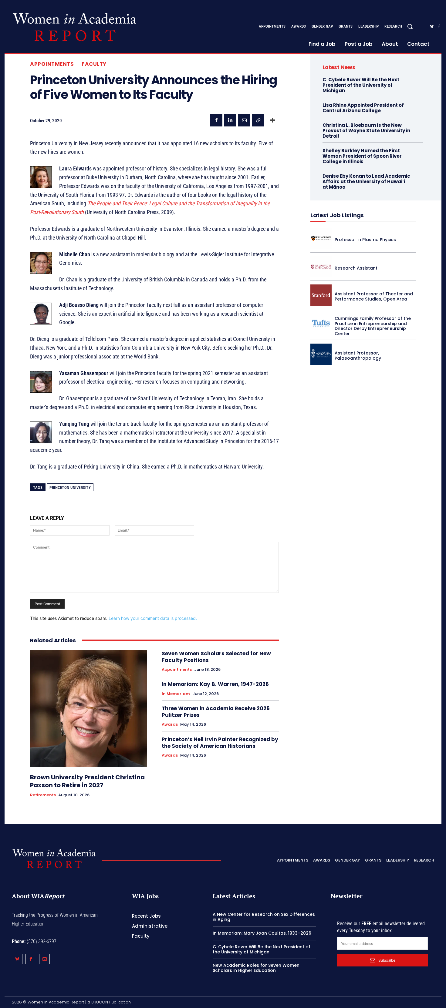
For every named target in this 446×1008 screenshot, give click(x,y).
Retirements (43, 795)
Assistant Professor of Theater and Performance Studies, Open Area (374, 296)
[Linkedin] (230, 120)
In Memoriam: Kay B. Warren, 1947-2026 (215, 684)
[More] (272, 120)
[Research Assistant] (321, 266)
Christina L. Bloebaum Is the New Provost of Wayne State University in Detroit (366, 130)
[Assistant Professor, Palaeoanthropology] (321, 354)
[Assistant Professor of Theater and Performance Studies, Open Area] (321, 295)
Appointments (52, 64)
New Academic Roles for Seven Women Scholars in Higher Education (256, 967)
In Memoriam (176, 693)
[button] (410, 26)
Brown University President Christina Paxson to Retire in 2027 (87, 781)
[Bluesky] (431, 26)
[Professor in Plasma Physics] (321, 238)
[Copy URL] (258, 120)
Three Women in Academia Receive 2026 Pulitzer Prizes (216, 712)
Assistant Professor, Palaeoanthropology (358, 355)
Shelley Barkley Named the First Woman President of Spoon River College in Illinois (362, 156)
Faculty (94, 64)
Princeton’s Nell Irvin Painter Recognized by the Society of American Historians (220, 743)
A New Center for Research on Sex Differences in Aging (264, 916)
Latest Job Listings (337, 215)
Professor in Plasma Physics (365, 240)
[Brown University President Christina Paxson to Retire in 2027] (88, 708)
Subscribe (386, 960)
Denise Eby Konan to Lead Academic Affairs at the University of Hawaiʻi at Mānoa (366, 181)
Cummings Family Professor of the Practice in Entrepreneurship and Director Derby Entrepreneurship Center (373, 326)
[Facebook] (439, 26)
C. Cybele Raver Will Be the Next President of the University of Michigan (361, 85)
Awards (170, 724)
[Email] (244, 120)
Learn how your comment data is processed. (153, 618)
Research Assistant (356, 268)
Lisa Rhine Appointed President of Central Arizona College (363, 108)
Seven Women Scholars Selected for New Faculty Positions (216, 657)
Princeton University (70, 487)
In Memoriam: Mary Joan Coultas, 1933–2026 (262, 933)
